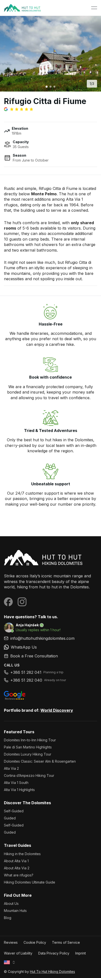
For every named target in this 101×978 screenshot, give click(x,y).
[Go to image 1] (47, 87)
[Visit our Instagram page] (22, 601)
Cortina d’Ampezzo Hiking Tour (29, 775)
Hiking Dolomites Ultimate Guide (29, 882)
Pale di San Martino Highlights (28, 747)
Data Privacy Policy (53, 953)
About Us (11, 903)
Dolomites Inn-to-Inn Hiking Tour (30, 740)
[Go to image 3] (54, 87)
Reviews (11, 942)
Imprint (80, 953)
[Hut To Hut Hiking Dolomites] (50, 557)
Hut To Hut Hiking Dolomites (52, 971)
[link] (50, 647)
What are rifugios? (18, 875)
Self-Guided (14, 811)
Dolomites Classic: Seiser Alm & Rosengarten (40, 761)
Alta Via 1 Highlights (19, 790)
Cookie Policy (35, 942)
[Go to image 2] (50, 87)
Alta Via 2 (11, 768)
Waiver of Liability (18, 953)
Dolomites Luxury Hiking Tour (27, 754)
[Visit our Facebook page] (8, 601)
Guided (10, 818)
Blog (7, 918)
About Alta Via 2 (16, 868)
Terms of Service (66, 942)
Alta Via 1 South (16, 782)
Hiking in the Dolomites (22, 854)
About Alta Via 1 (16, 861)
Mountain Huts (15, 910)
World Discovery (56, 710)
